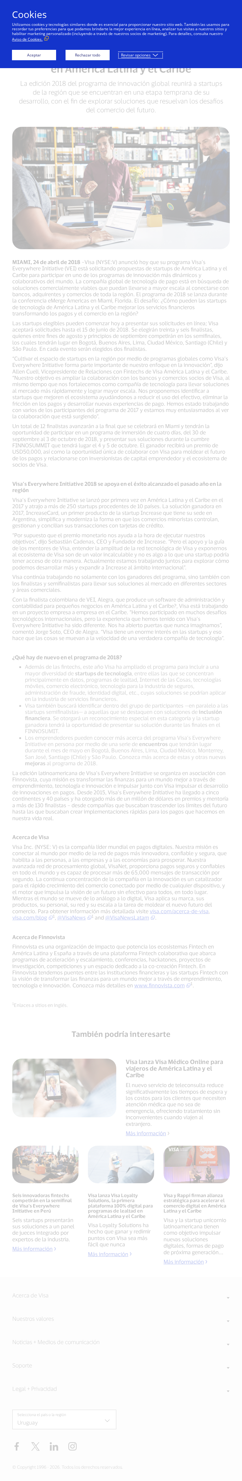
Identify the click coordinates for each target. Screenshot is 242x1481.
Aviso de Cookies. (27, 39)
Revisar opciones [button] (136, 55)
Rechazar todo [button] (87, 55)
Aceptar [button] (34, 55)
